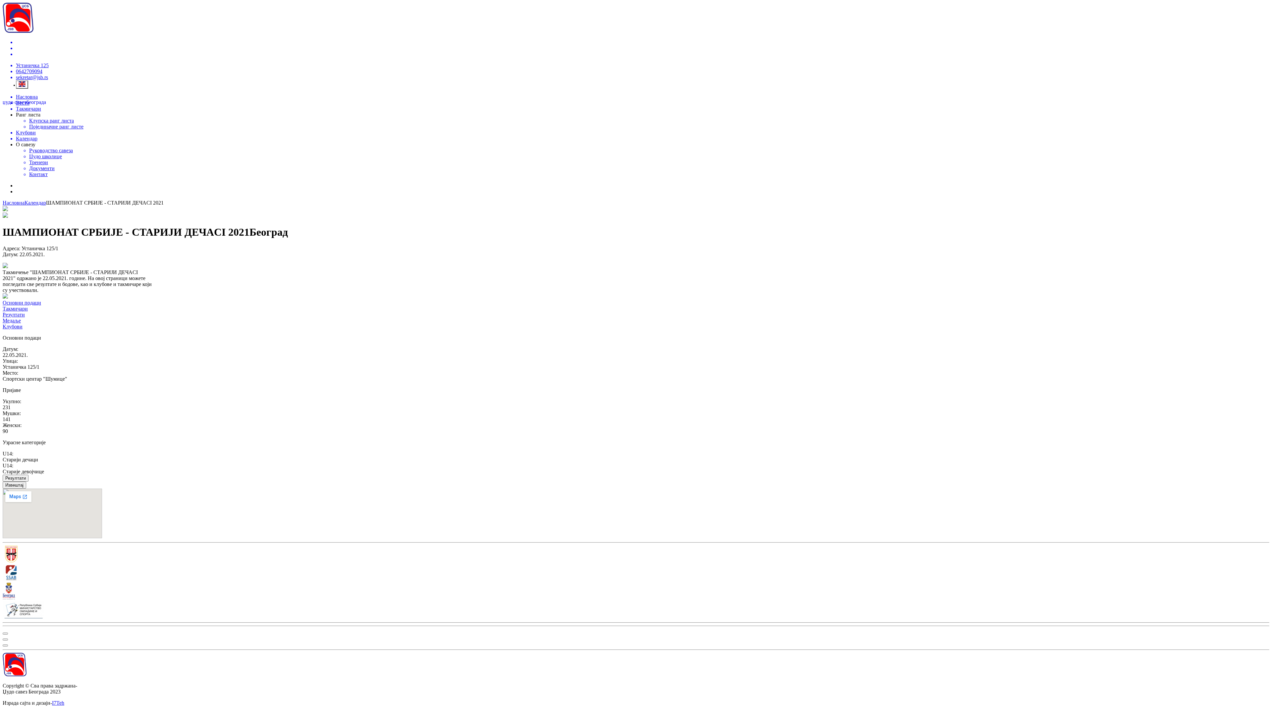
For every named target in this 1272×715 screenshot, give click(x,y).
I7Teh (58, 703)
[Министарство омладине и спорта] (636, 610)
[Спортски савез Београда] (636, 573)
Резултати (15, 478)
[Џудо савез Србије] (636, 555)
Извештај (14, 485)
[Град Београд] (636, 592)
